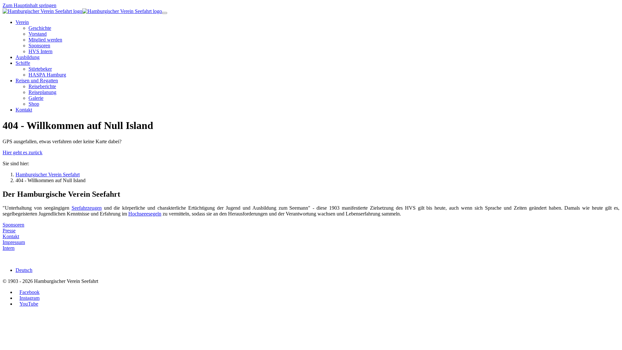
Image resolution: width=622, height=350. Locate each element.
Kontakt (11, 236)
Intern (9, 248)
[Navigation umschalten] (164, 13)
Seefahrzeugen (87, 208)
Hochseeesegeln (144, 213)
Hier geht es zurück (22, 152)
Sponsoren (13, 225)
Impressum (14, 242)
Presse (9, 230)
